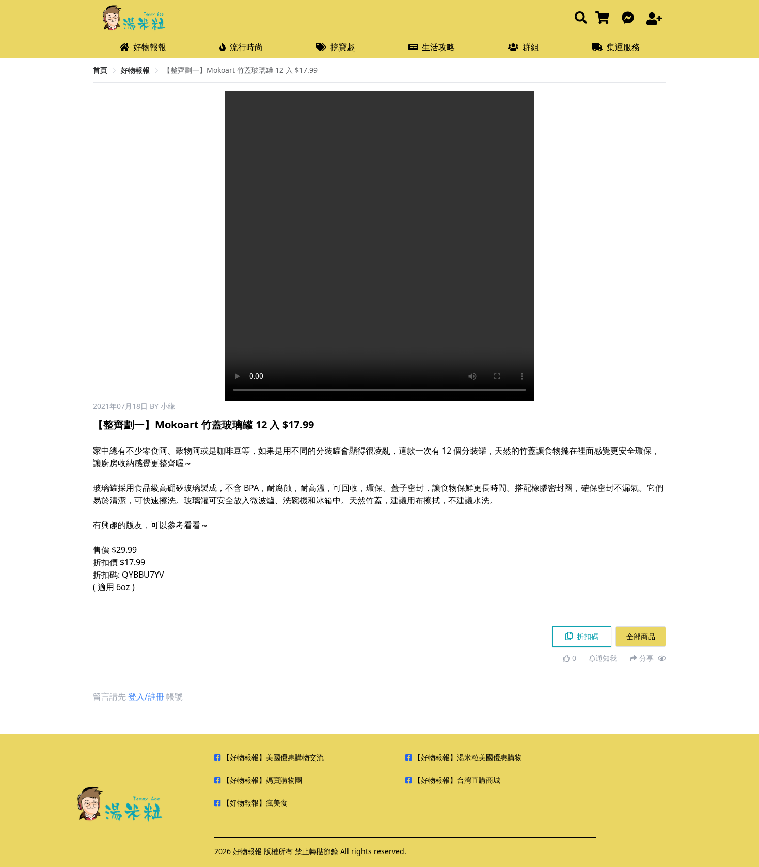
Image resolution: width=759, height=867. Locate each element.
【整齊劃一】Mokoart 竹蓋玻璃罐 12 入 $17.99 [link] (240, 70)
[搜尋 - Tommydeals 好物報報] (581, 18)
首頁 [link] (100, 70)
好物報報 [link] (135, 70)
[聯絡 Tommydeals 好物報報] (630, 18)
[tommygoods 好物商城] (604, 18)
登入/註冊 (146, 696)
